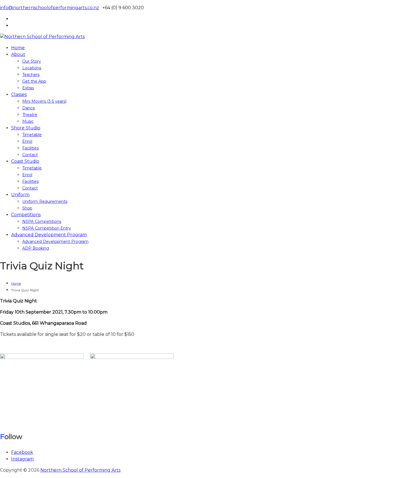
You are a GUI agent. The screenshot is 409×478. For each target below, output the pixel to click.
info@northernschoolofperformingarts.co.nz (49, 7)
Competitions (26, 214)
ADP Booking (35, 248)
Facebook (22, 452)
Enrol (27, 141)
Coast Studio (25, 161)
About (18, 54)
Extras (28, 87)
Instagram (22, 459)
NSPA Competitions (41, 221)
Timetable (32, 134)
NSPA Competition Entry (46, 228)
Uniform (20, 194)
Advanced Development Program (49, 234)
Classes (19, 94)
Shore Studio (25, 127)
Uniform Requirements (44, 201)
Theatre (29, 114)
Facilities (30, 148)
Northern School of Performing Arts (80, 470)
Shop (27, 208)
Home (18, 47)
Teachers (31, 74)
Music (28, 121)
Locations (31, 67)
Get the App (34, 81)
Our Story (31, 61)
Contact (30, 154)
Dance (28, 107)
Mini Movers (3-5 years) (44, 101)
